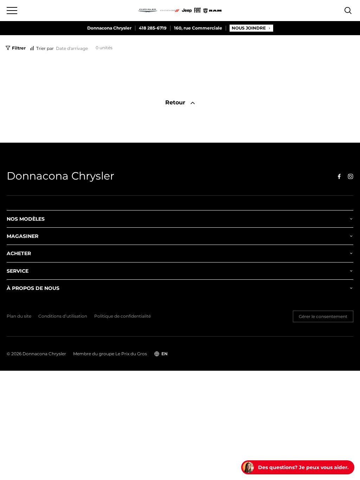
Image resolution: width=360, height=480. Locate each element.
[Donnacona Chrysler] (180, 11)
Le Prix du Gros (131, 353)
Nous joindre (249, 28)
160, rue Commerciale (198, 28)
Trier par (45, 48)
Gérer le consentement (323, 316)
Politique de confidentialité (122, 316)
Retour (176, 102)
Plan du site (19, 316)
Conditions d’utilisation (62, 316)
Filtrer (19, 48)
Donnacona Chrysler (109, 28)
